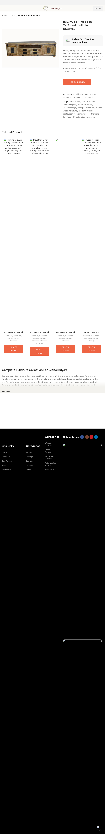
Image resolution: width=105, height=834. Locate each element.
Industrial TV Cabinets (29, 15)
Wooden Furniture (48, 444)
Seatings (29, 457)
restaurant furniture (72, 114)
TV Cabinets (87, 97)
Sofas (28, 470)
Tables (29, 452)
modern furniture (87, 111)
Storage (76, 97)
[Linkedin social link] (96, 437)
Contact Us (7, 470)
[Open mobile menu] (3, 8)
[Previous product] (95, 15)
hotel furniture (88, 102)
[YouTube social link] (91, 437)
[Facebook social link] (82, 437)
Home (5, 15)
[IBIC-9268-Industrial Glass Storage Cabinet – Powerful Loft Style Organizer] (13, 234)
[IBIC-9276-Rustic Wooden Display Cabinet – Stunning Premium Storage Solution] (91, 234)
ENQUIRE (98, 8)
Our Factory (7, 461)
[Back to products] (98, 15)
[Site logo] (52, 8)
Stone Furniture (48, 451)
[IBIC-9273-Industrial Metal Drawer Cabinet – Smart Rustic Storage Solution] (39, 234)
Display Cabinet (13, 338)
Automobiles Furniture (50, 464)
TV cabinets (78, 117)
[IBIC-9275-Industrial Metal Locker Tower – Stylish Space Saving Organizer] (65, 234)
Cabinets (79, 94)
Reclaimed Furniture (49, 457)
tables (86, 114)
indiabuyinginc (69, 105)
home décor (74, 102)
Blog (4, 465)
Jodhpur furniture (86, 108)
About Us (6, 457)
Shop (12, 15)
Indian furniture (85, 105)
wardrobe (90, 117)
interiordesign (69, 108)
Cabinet (9, 336)
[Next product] (101, 15)
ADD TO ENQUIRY (77, 82)
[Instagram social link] (87, 437)
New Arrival (50, 470)
